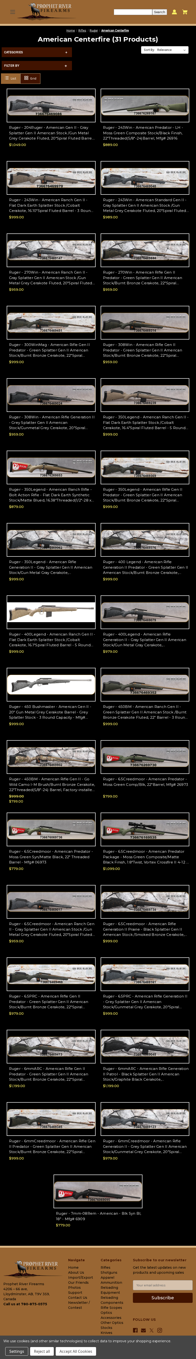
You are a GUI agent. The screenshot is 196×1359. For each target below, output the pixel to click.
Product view (51, 109)
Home (73, 1267)
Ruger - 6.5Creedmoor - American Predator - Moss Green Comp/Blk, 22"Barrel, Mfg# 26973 (145, 782)
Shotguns (109, 1272)
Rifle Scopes (111, 1307)
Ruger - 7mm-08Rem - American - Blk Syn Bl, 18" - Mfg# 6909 (98, 1216)
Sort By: (149, 50)
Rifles (105, 1267)
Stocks (106, 1328)
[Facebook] (135, 1330)
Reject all (42, 1351)
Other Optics (112, 1323)
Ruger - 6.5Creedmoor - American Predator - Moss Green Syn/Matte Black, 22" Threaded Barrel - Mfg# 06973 (51, 856)
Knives (106, 1333)
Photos (74, 1287)
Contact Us (77, 1297)
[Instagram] (159, 1330)
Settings (16, 1351)
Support (75, 1292)
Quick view (51, 101)
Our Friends (78, 1282)
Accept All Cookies (76, 1351)
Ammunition (111, 1282)
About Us (76, 1272)
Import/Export (80, 1277)
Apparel (107, 1277)
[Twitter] (151, 1330)
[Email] (143, 1330)
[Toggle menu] (12, 12)
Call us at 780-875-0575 (25, 1304)
